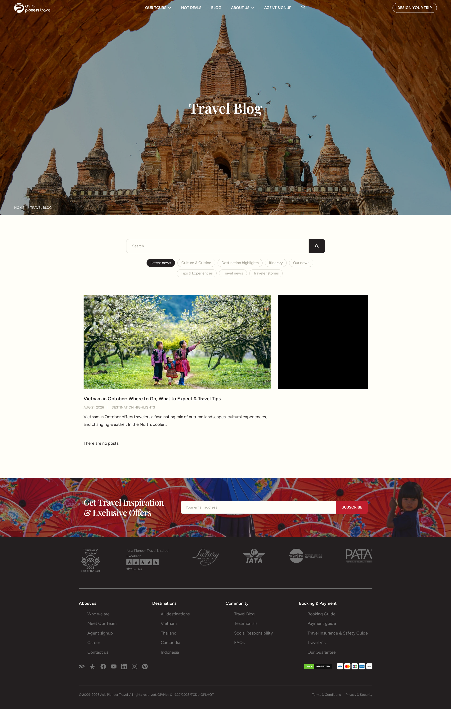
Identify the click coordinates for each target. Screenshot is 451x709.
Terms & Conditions (326, 695)
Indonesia (170, 652)
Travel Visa (317, 642)
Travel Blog (244, 614)
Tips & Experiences (197, 273)
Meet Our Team (101, 623)
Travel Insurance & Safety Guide (338, 633)
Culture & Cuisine (196, 263)
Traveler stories (266, 273)
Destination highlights (240, 263)
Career (93, 642)
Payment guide (322, 623)
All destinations (175, 614)
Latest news (161, 263)
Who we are (98, 614)
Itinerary (276, 263)
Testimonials (245, 623)
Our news (301, 263)
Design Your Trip (414, 7)
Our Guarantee (322, 652)
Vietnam (169, 623)
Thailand (169, 633)
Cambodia (170, 642)
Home (19, 207)
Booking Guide (321, 614)
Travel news (233, 273)
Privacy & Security (359, 695)
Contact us (97, 652)
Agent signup (100, 633)
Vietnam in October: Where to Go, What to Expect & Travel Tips (152, 398)
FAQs (239, 642)
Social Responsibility (253, 633)
